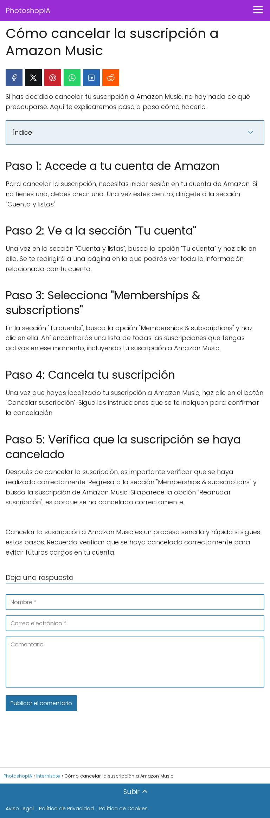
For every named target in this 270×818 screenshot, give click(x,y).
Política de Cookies (123, 808)
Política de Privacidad (66, 808)
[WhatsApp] (72, 77)
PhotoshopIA (28, 10)
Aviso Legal (20, 808)
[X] (33, 77)
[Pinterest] (52, 77)
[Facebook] (14, 77)
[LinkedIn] (91, 77)
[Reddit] (110, 77)
